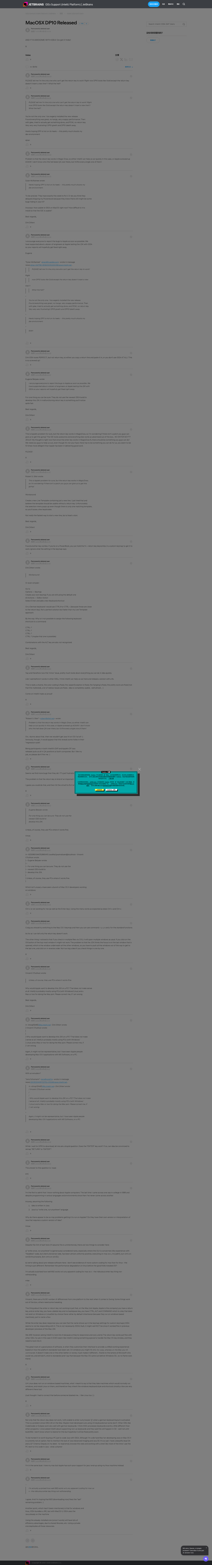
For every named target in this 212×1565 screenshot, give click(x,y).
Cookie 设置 (111, 790)
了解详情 (111, 778)
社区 (163, 4)
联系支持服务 (154, 4)
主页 (33, 4)
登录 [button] (178, 4)
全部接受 (99, 790)
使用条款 (90, 784)
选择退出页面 (107, 786)
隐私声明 (83, 784)
